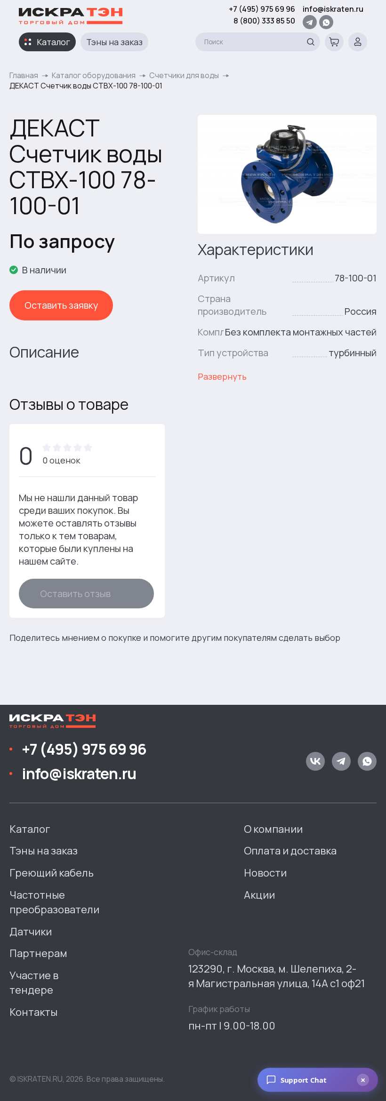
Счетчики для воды (184, 75)
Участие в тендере (33, 982)
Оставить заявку (61, 305)
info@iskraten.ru (333, 9)
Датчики (30, 932)
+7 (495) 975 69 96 (262, 9)
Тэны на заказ (114, 42)
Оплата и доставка (290, 851)
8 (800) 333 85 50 (264, 21)
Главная (23, 75)
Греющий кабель (51, 873)
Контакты (33, 1012)
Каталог (53, 42)
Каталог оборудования (94, 75)
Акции (259, 895)
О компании (273, 829)
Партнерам (38, 953)
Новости (265, 873)
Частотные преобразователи (54, 902)
